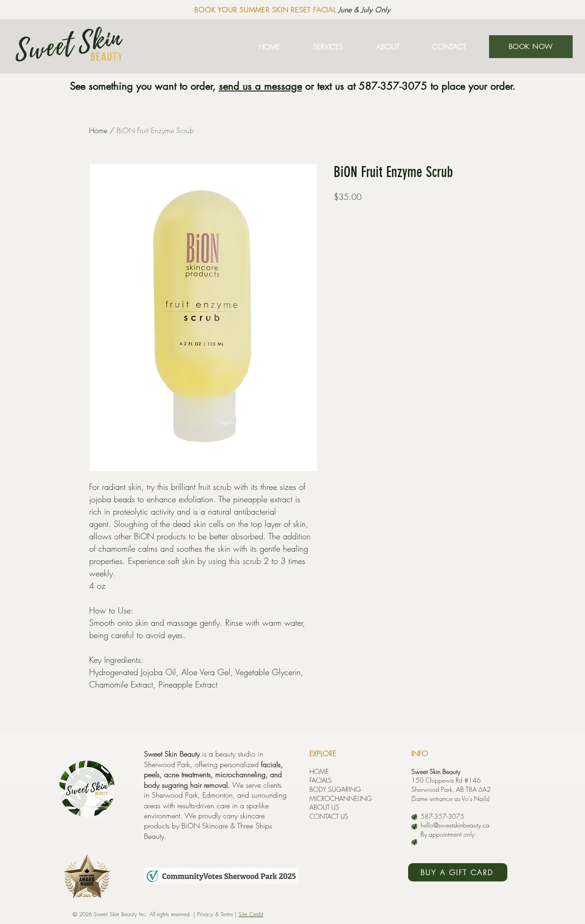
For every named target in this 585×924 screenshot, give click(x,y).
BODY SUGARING (335, 789)
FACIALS (320, 780)
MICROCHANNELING (340, 798)
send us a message (260, 86)
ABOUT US (324, 807)
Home (98, 130)
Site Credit (251, 914)
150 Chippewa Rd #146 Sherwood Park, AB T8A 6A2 (451, 785)
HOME (319, 771)
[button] (328, 46)
